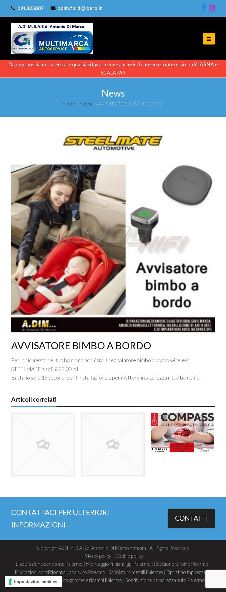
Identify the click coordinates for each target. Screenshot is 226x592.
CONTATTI (191, 518)
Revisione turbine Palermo (181, 564)
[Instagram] (212, 8)
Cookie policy (129, 556)
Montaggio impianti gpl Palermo (118, 564)
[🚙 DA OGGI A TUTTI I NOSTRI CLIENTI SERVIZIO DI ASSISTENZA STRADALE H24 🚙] (113, 444)
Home (69, 103)
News (86, 103)
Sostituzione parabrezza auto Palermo (165, 580)
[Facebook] (204, 8)
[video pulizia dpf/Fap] (43, 444)
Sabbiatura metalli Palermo (136, 572)
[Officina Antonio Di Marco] (52, 37)
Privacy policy (97, 556)
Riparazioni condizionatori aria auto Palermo (60, 572)
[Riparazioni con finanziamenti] (183, 433)
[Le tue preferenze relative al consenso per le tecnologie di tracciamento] (33, 581)
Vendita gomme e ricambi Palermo (87, 580)
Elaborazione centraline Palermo (49, 564)
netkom (138, 548)
